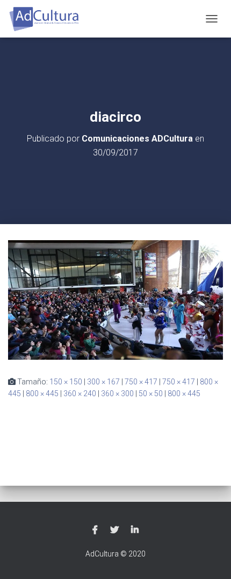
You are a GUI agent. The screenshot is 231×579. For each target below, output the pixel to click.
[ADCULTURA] (48, 18)
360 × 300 (117, 393)
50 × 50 (151, 393)
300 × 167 (103, 381)
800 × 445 (42, 393)
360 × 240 (79, 393)
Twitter (114, 530)
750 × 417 (141, 381)
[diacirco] (115, 299)
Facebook (95, 530)
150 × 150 (65, 381)
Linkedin (135, 530)
